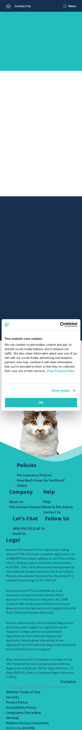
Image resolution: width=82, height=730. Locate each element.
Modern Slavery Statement (27, 723)
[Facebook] (55, 528)
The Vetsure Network (26, 507)
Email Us (19, 533)
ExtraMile (28, 728)
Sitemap (12, 717)
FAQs (47, 501)
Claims (22, 485)
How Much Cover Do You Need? (41, 480)
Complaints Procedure (23, 712)
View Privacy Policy (61, 371)
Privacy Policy (17, 702)
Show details (61, 390)
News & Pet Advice (58, 507)
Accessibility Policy (21, 707)
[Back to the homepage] (8, 6)
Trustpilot (68, 681)
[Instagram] (64, 528)
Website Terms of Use (23, 692)
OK (41, 402)
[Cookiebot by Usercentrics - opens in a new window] (60, 324)
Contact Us (23, 6)
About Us (16, 501)
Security (12, 697)
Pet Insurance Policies (34, 475)
